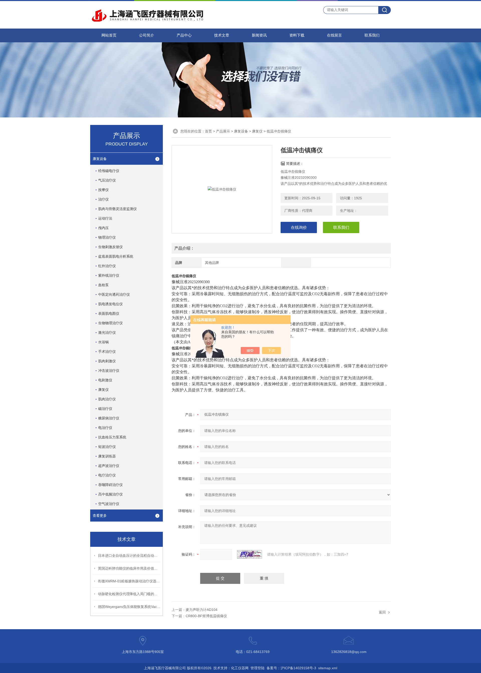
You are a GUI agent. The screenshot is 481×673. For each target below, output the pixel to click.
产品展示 (223, 131)
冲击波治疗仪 (108, 371)
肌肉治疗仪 (107, 399)
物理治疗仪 (107, 237)
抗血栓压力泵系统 (112, 437)
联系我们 (372, 35)
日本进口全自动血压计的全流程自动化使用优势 (129, 556)
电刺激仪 (105, 380)
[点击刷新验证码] (249, 554)
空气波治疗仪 (108, 504)
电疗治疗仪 (107, 475)
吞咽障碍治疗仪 (110, 485)
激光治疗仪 (107, 332)
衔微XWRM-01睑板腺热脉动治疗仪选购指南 (129, 581)
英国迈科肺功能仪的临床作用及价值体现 (129, 568)
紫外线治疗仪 (108, 275)
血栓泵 (103, 285)
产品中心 (184, 35)
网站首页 (108, 35)
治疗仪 (103, 199)
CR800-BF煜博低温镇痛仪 (206, 616)
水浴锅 (103, 342)
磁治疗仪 (105, 409)
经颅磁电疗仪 (108, 171)
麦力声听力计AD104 (201, 610)
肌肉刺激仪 (107, 361)
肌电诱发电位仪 (110, 304)
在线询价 (299, 227)
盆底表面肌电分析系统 (115, 256)
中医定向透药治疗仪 (114, 294)
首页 (208, 131)
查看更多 (100, 516)
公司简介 (146, 35)
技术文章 (221, 35)
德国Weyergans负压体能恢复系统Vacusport (129, 607)
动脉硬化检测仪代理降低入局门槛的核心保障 (129, 594)
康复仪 (103, 390)
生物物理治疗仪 (110, 323)
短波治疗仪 (107, 447)
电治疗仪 (105, 428)
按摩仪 (103, 190)
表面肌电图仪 (108, 313)
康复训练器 (107, 456)
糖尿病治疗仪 (108, 418)
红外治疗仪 (107, 266)
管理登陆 (258, 668)
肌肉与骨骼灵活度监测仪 (117, 209)
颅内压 (103, 228)
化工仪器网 (240, 668)
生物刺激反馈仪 (110, 247)
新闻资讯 (259, 35)
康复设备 (100, 159)
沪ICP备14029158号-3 (298, 668)
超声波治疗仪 (108, 466)
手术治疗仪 (107, 352)
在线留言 (334, 35)
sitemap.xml (327, 668)
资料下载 (296, 35)
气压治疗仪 (107, 180)
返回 (382, 612)
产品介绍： (184, 248)
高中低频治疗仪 (110, 494)
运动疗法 (105, 218)
